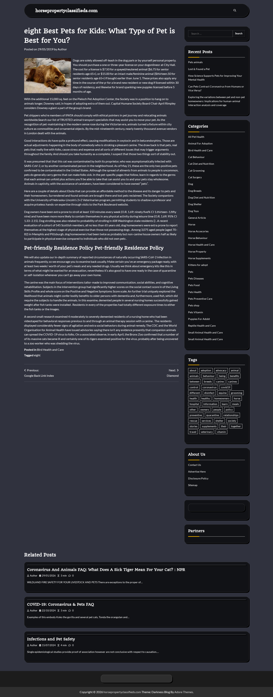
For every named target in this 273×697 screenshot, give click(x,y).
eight (37, 355)
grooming (236, 392)
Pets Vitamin (195, 312)
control (194, 387)
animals (194, 375)
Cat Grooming (196, 170)
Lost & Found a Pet (199, 69)
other (193, 409)
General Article (197, 217)
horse (237, 398)
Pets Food (194, 285)
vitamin (221, 431)
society (232, 420)
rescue (193, 420)
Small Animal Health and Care (205, 332)
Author (62, 49)
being (222, 375)
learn (225, 404)
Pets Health (195, 292)
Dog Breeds (195, 190)
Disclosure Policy (198, 478)
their (224, 426)
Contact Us (194, 464)
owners (204, 409)
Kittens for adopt (198, 264)
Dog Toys (193, 211)
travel (193, 431)
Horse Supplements (199, 258)
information (210, 404)
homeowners (221, 398)
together (236, 426)
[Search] (235, 10)
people (217, 409)
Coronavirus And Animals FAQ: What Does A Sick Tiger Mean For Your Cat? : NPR (106, 569)
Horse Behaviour (198, 238)
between (194, 381)
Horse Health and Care (201, 244)
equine (223, 392)
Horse (191, 224)
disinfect (209, 392)
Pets (190, 271)
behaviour (209, 375)
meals (235, 404)
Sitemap (192, 485)
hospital (194, 404)
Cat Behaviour (196, 157)
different (195, 392)
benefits (234, 375)
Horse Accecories (198, 231)
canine (220, 381)
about (193, 370)
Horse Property (197, 251)
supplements (209, 426)
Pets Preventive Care (200, 298)
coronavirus (210, 387)
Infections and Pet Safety (51, 639)
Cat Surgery (195, 177)
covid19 (225, 387)
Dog (190, 183)
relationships (230, 415)
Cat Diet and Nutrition (201, 163)
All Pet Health (196, 136)
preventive (196, 415)
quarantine (212, 415)
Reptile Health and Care (202, 325)
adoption (206, 370)
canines (232, 381)
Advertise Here (197, 471)
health (193, 398)
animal (235, 370)
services (206, 420)
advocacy (221, 370)
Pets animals (195, 62)
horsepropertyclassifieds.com (66, 10)
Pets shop (193, 305)
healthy (205, 398)
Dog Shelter (195, 204)
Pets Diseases (196, 278)
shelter (219, 420)
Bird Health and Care (50, 349)
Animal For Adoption (200, 143)
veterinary (207, 431)
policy (229, 409)
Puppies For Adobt (199, 318)
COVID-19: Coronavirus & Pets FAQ (60, 604)
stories (193, 426)
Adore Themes (183, 692)
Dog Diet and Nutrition (201, 197)
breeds (208, 381)
